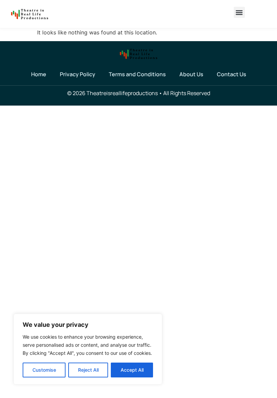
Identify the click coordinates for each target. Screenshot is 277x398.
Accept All (132, 370)
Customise (44, 370)
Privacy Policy (77, 74)
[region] (88, 349)
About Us (191, 74)
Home (38, 74)
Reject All (88, 370)
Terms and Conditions (137, 74)
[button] (239, 12)
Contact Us (231, 74)
